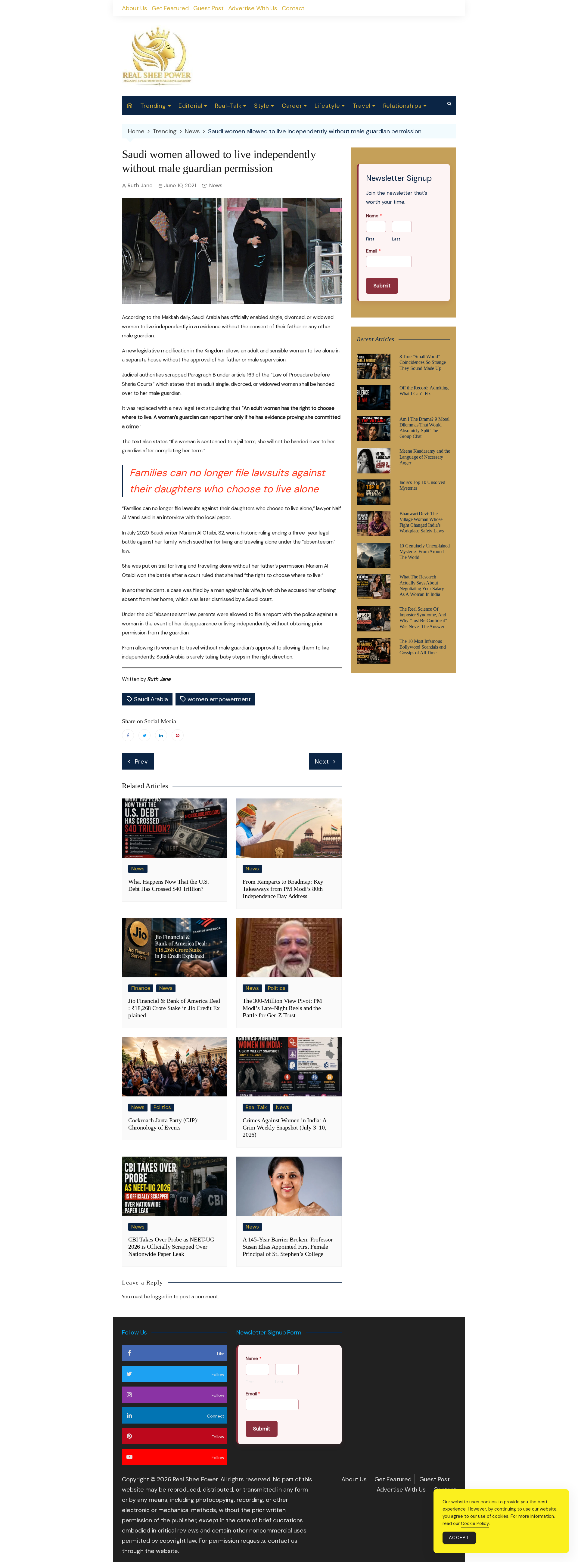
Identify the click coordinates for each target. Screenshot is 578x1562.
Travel (362, 106)
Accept (459, 1538)
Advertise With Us (252, 8)
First (370, 239)
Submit (382, 285)
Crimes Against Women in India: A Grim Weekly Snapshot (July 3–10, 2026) (284, 1127)
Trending (153, 106)
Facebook (128, 735)
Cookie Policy (475, 1523)
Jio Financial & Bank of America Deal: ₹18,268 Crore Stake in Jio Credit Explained (174, 1007)
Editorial (190, 106)
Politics (276, 988)
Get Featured (170, 8)
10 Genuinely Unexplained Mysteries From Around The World (424, 551)
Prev (141, 761)
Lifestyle (327, 106)
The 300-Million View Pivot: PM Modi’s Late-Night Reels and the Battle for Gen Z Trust (282, 1007)
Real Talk (256, 1107)
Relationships (402, 106)
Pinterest (178, 735)
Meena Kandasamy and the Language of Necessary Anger (424, 456)
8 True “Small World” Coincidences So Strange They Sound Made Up (422, 362)
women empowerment (219, 699)
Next (322, 761)
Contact (293, 8)
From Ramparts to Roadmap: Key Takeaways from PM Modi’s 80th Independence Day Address (283, 888)
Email (373, 251)
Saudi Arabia (151, 699)
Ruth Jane (140, 185)
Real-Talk (228, 106)
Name (374, 216)
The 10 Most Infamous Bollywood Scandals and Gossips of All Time (422, 647)
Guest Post (208, 8)
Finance (140, 988)
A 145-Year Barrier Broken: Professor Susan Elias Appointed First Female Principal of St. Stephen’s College (288, 1246)
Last (396, 239)
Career (292, 106)
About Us (134, 8)
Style (261, 106)
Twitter (144, 735)
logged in (161, 1296)
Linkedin (161, 735)
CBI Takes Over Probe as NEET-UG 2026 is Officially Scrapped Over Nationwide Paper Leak (171, 1246)
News (215, 185)
